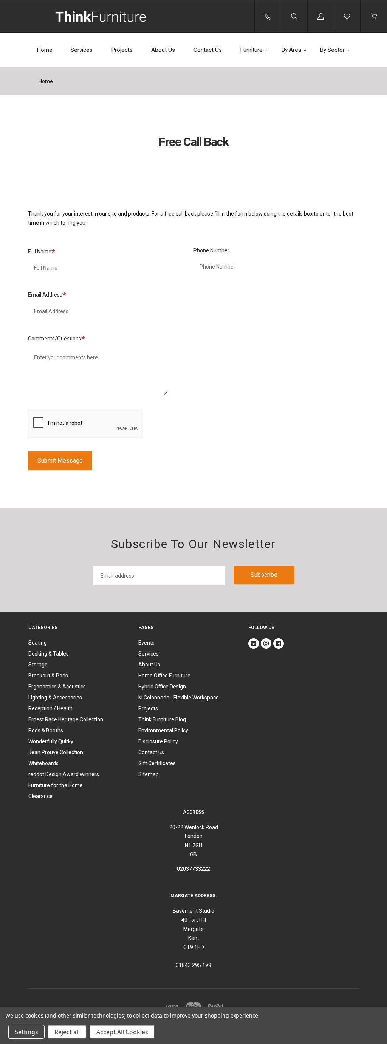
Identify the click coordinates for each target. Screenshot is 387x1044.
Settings (26, 1032)
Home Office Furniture (164, 676)
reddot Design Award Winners (63, 774)
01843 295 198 (193, 965)
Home (45, 50)
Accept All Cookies (122, 1032)
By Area (291, 50)
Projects (122, 50)
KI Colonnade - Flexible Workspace (178, 697)
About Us (163, 50)
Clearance (40, 796)
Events (146, 643)
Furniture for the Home (55, 785)
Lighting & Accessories (55, 697)
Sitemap (148, 774)
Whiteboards (43, 763)
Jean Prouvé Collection (55, 752)
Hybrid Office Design (162, 687)
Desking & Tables (48, 654)
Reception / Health (50, 708)
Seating (37, 643)
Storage (38, 665)
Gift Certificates (157, 763)
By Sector (332, 50)
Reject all (67, 1032)
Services (82, 50)
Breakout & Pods (48, 676)
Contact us (151, 752)
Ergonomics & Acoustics (57, 687)
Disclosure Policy (158, 741)
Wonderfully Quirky (50, 741)
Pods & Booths (45, 730)
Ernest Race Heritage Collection (65, 719)
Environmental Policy (163, 730)
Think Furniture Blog (162, 719)
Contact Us (208, 50)
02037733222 (193, 869)
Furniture (251, 50)
